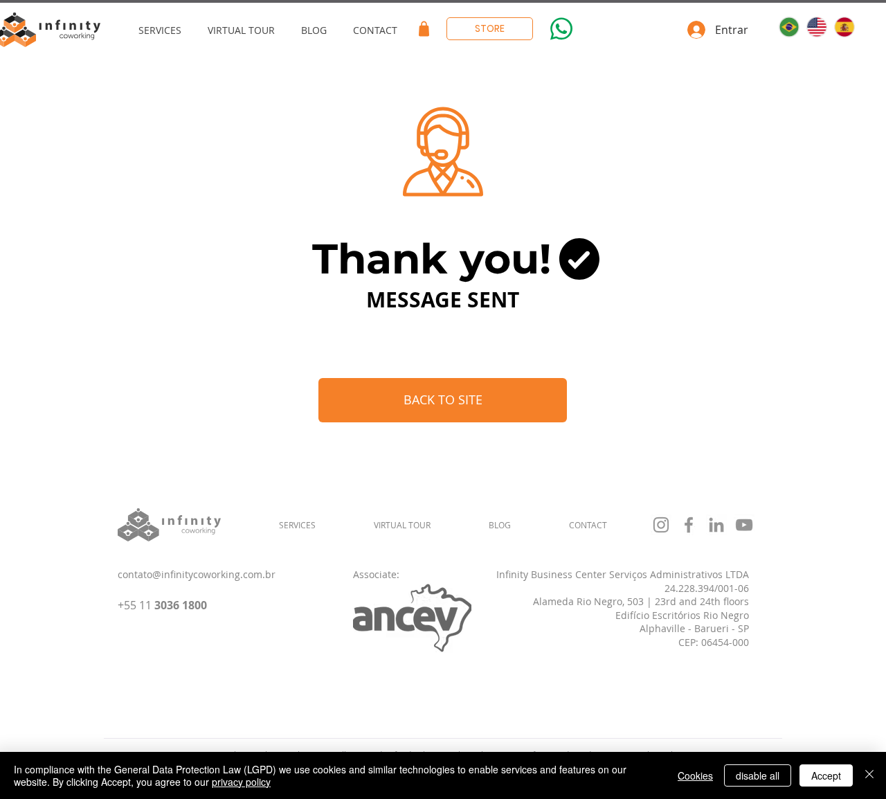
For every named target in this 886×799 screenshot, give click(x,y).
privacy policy (241, 782)
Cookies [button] (695, 775)
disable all (757, 775)
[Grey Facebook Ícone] (688, 524)
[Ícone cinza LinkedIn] (716, 524)
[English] (816, 27)
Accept (826, 775)
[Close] (869, 775)
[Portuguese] (788, 27)
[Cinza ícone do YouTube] (744, 524)
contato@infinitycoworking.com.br (196, 574)
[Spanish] (844, 27)
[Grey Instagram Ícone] (661, 524)
